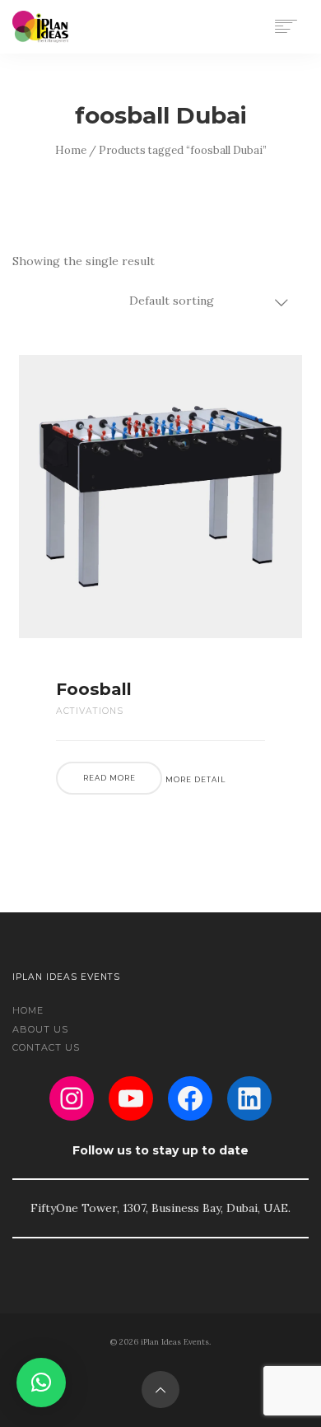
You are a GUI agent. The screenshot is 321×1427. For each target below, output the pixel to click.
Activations (89, 711)
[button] (41, 1382)
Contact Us (46, 1047)
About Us (40, 1029)
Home (70, 150)
